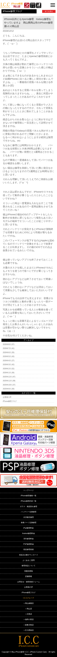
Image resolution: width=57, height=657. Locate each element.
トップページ (28, 490)
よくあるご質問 (29, 560)
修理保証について (28, 566)
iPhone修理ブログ (10, 401)
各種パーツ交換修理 (28, 523)
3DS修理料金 (28, 539)
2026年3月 (7, 364)
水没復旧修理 (28, 517)
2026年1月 (7, 373)
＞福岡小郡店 (28, 619)
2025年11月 (7, 381)
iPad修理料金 (28, 528)
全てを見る (49, 11)
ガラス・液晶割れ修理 (28, 506)
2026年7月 (7, 348)
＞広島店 (28, 614)
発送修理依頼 (28, 549)
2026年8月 (7, 344)
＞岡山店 (28, 609)
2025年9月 (7, 389)
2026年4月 (7, 361)
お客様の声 (7, 397)
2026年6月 (7, 352)
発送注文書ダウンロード (28, 555)
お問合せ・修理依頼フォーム (28, 582)
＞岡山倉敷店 (28, 603)
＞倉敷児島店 (28, 625)
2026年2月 (7, 369)
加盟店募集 (28, 571)
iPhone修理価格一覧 (28, 496)
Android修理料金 (28, 533)
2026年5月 (7, 356)
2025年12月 (7, 377)
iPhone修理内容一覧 (28, 501)
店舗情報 (28, 576)
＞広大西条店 (28, 630)
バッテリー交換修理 (28, 512)
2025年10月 (7, 385)
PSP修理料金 (28, 544)
